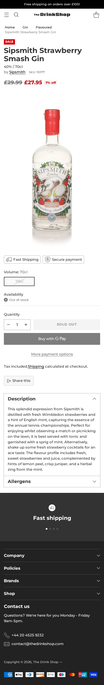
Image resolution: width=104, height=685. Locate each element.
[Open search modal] (16, 15)
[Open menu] (6, 15)
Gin (25, 27)
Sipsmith (17, 72)
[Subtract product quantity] (8, 325)
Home (10, 27)
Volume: (16, 272)
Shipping (36, 366)
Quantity (12, 314)
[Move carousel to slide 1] (46, 529)
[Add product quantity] (26, 325)
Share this (21, 380)
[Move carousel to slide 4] (57, 529)
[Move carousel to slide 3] (54, 529)
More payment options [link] (52, 354)
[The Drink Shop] (52, 15)
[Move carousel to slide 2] (50, 529)
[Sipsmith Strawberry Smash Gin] (52, 170)
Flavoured (44, 27)
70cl (19, 281)
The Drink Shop (45, 662)
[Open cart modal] (96, 15)
